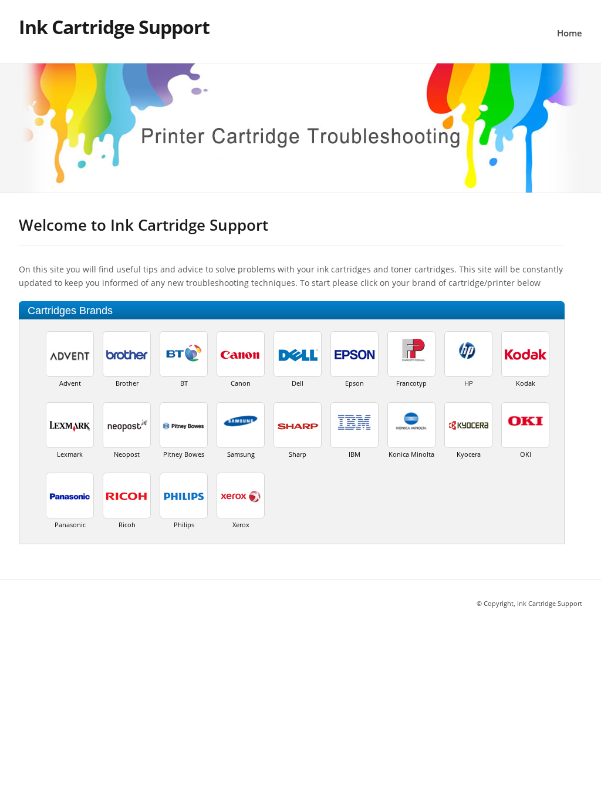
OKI (525, 454)
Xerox (240, 524)
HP (468, 383)
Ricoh (127, 524)
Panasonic (70, 524)
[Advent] (70, 358)
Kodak (525, 383)
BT (184, 383)
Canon (241, 383)
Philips (184, 524)
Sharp (297, 454)
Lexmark (70, 454)
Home (569, 33)
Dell (297, 383)
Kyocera (469, 454)
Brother (127, 383)
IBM (354, 454)
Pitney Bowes (183, 454)
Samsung (241, 454)
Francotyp (411, 383)
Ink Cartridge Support (114, 26)
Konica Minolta (411, 454)
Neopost (127, 454)
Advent (70, 383)
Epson (354, 383)
